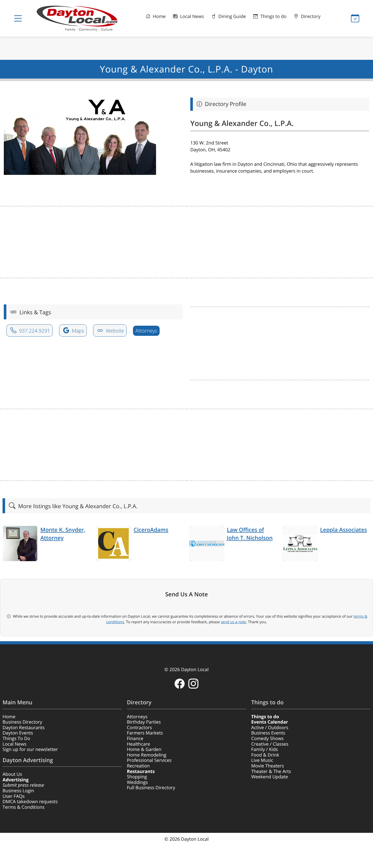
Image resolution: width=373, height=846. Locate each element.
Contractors (139, 728)
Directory (310, 16)
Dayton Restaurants (24, 728)
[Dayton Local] (79, 18)
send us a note (233, 621)
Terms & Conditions (23, 807)
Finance (135, 738)
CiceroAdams (151, 530)
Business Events (268, 733)
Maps (77, 330)
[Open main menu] (18, 18)
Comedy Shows (267, 738)
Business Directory (22, 722)
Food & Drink (265, 755)
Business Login (18, 791)
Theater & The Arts (271, 771)
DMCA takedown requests (30, 802)
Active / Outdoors (269, 728)
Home (158, 16)
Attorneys (146, 330)
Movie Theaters (267, 766)
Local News (191, 16)
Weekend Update (269, 777)
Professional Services (149, 760)
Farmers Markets (145, 733)
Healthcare (138, 744)
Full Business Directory (151, 788)
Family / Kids (264, 749)
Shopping (137, 777)
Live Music (262, 760)
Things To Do (16, 738)
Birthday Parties (144, 722)
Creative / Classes (270, 744)
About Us (12, 774)
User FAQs (14, 796)
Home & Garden (144, 749)
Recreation (138, 766)
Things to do (272, 16)
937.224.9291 (34, 330)
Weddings (137, 782)
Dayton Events (18, 733)
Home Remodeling (146, 755)
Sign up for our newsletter (30, 749)
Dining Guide (231, 16)
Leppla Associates (343, 530)
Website (114, 330)
